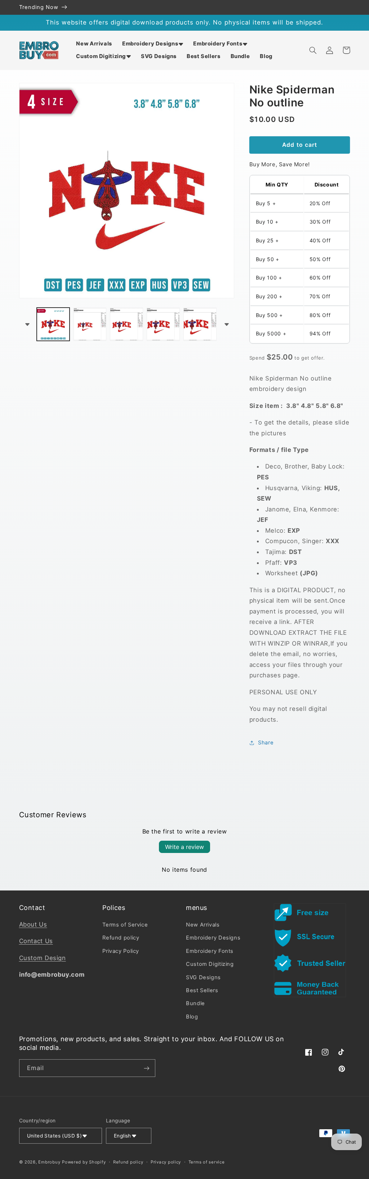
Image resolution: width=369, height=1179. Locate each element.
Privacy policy (166, 1162)
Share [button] (266, 742)
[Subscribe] (146, 1068)
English (122, 1136)
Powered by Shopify (84, 1162)
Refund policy (120, 937)
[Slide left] (27, 324)
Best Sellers (202, 990)
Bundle (195, 1003)
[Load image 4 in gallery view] (163, 324)
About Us (33, 924)
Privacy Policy (120, 951)
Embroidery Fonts (210, 951)
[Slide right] (226, 324)
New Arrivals (203, 924)
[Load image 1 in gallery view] (53, 324)
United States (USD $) (54, 1136)
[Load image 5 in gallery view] (199, 324)
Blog (192, 1016)
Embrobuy (49, 1162)
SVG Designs (203, 977)
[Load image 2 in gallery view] (90, 324)
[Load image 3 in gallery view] (126, 324)
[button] (152, 44)
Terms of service (206, 1162)
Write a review (184, 846)
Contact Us (36, 941)
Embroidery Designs (213, 937)
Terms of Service (125, 924)
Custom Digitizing (210, 964)
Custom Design (42, 958)
